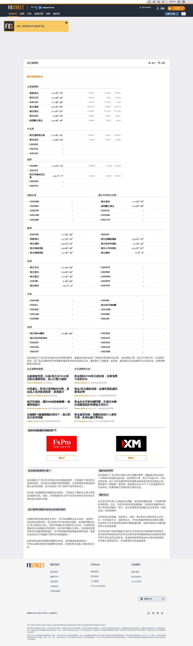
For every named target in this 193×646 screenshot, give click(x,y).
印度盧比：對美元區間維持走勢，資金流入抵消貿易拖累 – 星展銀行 (48, 390)
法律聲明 (135, 564)
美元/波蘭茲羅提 (108, 239)
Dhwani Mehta (80, 383)
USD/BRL (34, 166)
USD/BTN (105, 267)
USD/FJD (105, 210)
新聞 (22, 13)
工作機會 (95, 581)
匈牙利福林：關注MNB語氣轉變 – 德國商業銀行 (48, 403)
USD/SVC (34, 153)
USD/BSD (34, 206)
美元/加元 (34, 116)
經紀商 (56, 13)
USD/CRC (34, 149)
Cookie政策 (136, 581)
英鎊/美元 (34, 93)
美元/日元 (34, 97)
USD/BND (105, 314)
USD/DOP (34, 210)
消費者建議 (55, 591)
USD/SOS (105, 338)
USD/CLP (34, 170)
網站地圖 (135, 572)
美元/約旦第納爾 (108, 305)
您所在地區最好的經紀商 (41, 430)
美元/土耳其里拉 (108, 248)
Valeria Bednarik (81, 396)
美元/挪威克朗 (36, 252)
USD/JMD (34, 215)
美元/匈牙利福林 (108, 243)
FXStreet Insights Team (37, 396)
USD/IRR (105, 300)
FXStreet (12, 6)
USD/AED (34, 309)
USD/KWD (34, 318)
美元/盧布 (105, 252)
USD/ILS (34, 305)
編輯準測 (54, 576)
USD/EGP (34, 342)
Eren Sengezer (80, 421)
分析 (29, 13)
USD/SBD (105, 215)
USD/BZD (34, 144)
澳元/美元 (34, 111)
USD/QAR (34, 314)
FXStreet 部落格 (98, 586)
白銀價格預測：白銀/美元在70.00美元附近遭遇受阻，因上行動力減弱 (48, 377)
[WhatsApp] (149, 2)
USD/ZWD (105, 351)
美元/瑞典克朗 (36, 248)
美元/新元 (34, 276)
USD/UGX (105, 347)
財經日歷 (39, 13)
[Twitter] (159, 2)
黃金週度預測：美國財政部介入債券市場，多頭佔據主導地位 (95, 416)
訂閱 (177, 8)
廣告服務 (95, 576)
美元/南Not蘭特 (37, 333)
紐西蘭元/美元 (36, 120)
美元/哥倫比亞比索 (37, 176)
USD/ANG (34, 220)
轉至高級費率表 (35, 76)
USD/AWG (34, 201)
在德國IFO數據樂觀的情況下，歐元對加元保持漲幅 (49, 416)
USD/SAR (34, 300)
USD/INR (34, 281)
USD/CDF (34, 351)
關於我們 (54, 564)
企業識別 (54, 586)
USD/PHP (105, 285)
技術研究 (13, 13)
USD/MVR (105, 276)
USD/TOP (105, 220)
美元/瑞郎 (34, 107)
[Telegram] (154, 2)
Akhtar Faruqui (33, 421)
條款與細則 (136, 576)
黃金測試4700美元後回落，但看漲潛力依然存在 (95, 377)
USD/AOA (34, 347)
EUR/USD (34, 102)
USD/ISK (105, 234)
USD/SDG (105, 342)
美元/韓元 (34, 285)
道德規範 (54, 581)
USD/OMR (105, 309)
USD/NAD (105, 333)
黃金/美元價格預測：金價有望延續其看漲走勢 (96, 390)
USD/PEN (34, 181)
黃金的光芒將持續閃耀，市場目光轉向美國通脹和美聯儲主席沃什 (95, 403)
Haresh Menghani (34, 383)
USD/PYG (34, 186)
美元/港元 (34, 272)
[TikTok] (163, 2)
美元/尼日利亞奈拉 (38, 338)
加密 (48, 13)
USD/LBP (105, 318)
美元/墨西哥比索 (37, 135)
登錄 (162, 8)
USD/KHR (105, 272)
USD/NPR (105, 281)
